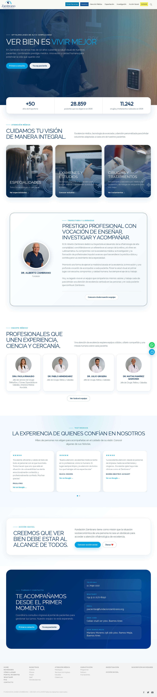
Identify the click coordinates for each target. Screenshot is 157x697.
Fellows (83, 672)
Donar (144, 4)
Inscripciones (85, 675)
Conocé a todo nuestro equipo (102, 297)
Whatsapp (8, 677)
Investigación (121, 4)
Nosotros (84, 4)
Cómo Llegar (10, 672)
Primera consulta (17, 66)
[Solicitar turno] (152, 352)
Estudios (58, 675)
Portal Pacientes (72, 4)
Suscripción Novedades (142, 667)
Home (6, 667)
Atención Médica (96, 4)
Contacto (8, 682)
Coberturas (59, 677)
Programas (84, 670)
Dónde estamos (35, 680)
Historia (32, 670)
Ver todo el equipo (78, 398)
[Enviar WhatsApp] (152, 345)
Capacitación (109, 4)
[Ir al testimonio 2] (79, 495)
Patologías (58, 670)
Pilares (31, 672)
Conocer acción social (88, 545)
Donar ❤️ (109, 545)
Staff (31, 677)
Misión (31, 675)
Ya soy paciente (40, 66)
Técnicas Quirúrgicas (62, 672)
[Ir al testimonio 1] (77, 495)
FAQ (5, 680)
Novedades (9, 670)
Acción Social (134, 4)
